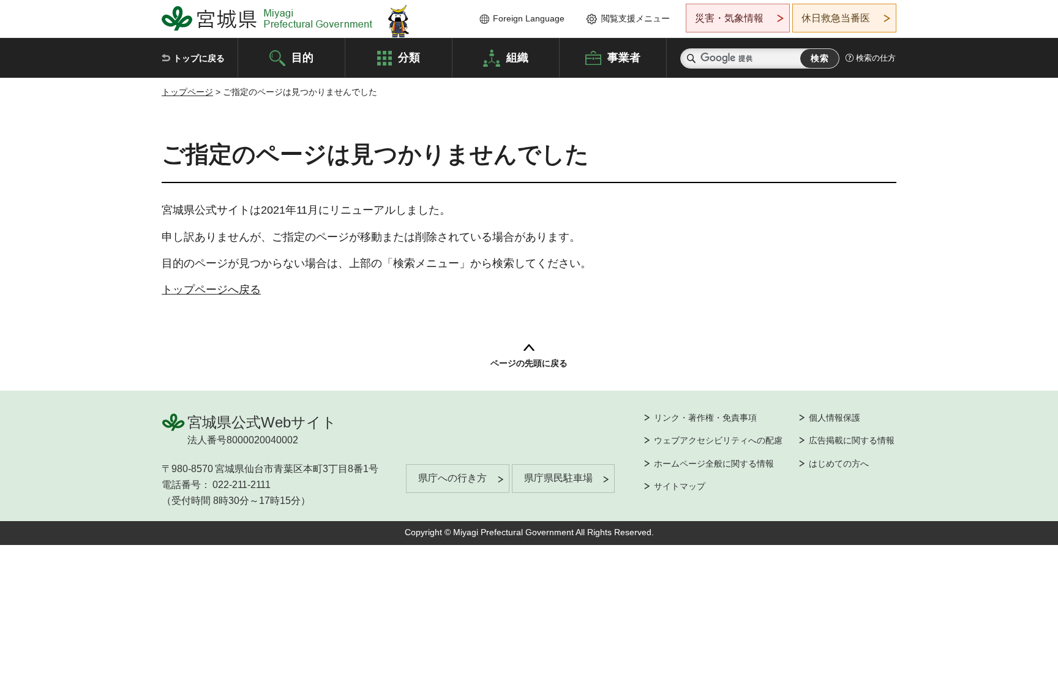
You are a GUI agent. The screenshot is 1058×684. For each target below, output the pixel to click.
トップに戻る (199, 58)
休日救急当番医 (835, 18)
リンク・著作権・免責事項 (705, 418)
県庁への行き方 (452, 478)
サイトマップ (679, 486)
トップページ (187, 92)
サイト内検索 (691, 58)
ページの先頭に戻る (529, 363)
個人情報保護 (834, 418)
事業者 (623, 57)
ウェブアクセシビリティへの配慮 (718, 440)
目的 (302, 57)
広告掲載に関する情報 (852, 440)
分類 (409, 57)
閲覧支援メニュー (635, 18)
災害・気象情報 (729, 18)
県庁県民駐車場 (558, 478)
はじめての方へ (839, 463)
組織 (517, 57)
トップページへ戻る (211, 290)
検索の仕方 (876, 57)
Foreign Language (529, 18)
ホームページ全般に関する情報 (714, 463)
